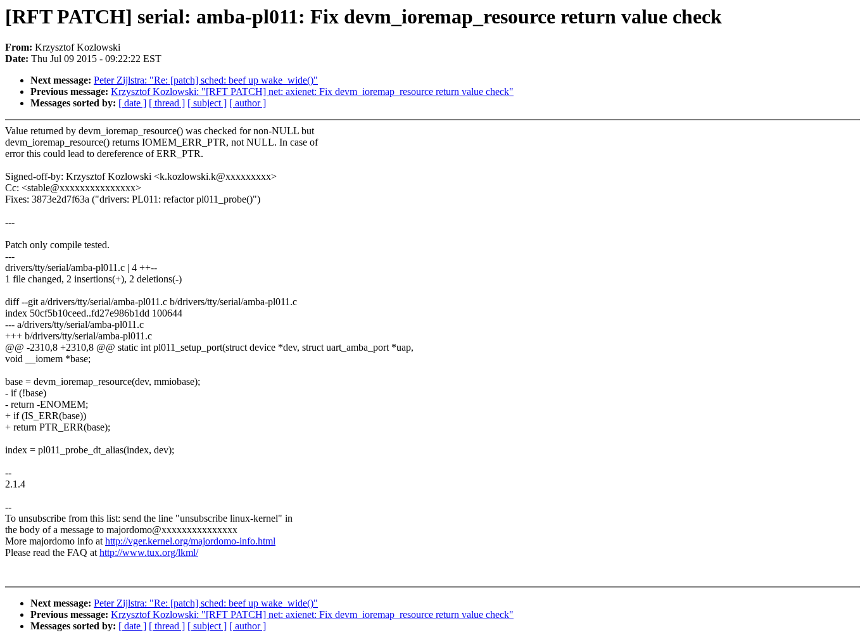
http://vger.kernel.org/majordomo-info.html (190, 541)
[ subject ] (207, 103)
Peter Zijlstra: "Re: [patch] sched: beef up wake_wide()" (206, 80)
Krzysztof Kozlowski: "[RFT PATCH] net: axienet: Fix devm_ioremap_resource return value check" (312, 91)
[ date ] (132, 103)
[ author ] (247, 103)
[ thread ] (167, 103)
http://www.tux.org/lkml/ (148, 552)
